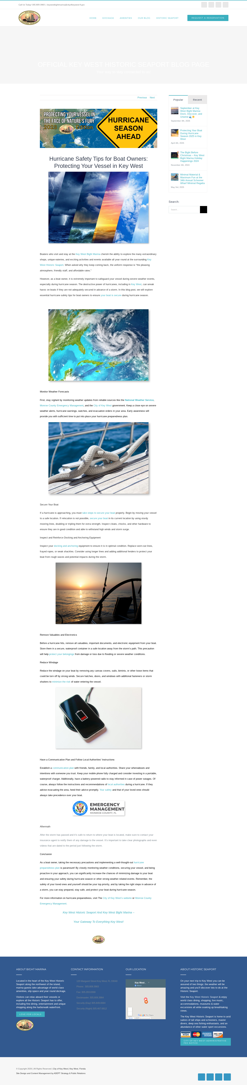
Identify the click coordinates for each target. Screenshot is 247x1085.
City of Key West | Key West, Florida (69, 1069)
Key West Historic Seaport (204, 997)
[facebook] (92, 931)
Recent (197, 99)
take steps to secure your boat (98, 513)
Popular (178, 99)
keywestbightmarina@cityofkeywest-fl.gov (66, 5)
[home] (25, 1022)
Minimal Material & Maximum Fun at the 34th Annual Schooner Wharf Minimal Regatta (192, 179)
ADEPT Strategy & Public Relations (69, 1073)
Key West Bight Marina (88, 254)
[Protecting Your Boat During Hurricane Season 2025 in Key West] (174, 131)
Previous (142, 97)
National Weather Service (139, 400)
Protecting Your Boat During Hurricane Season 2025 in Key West (191, 134)
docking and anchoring (66, 546)
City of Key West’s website (117, 898)
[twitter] (104, 931)
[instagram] (98, 931)
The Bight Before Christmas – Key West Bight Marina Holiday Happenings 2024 (192, 156)
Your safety (106, 789)
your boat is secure (111, 295)
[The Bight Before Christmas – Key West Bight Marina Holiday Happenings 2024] (174, 153)
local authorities (116, 784)
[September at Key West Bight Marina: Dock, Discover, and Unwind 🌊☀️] (174, 109)
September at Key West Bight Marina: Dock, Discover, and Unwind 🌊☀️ (191, 112)
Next (152, 97)
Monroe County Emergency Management (61, 405)
